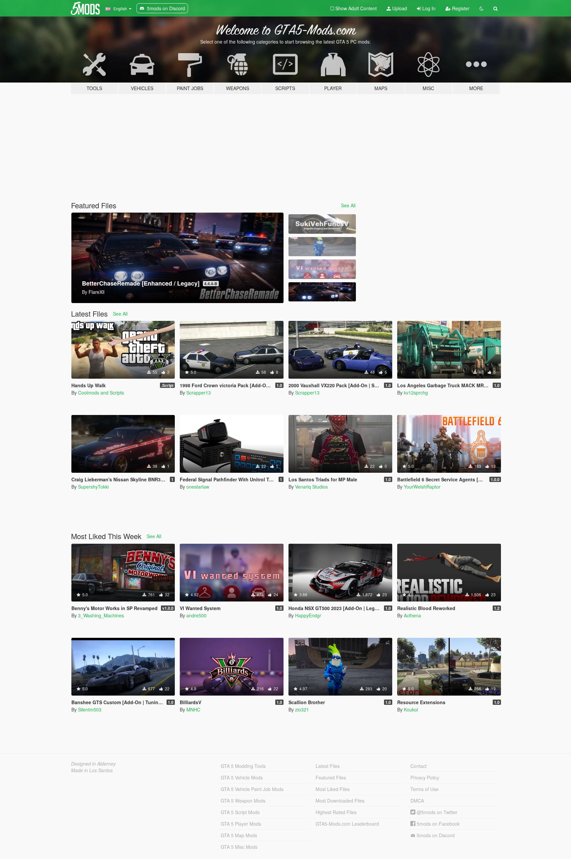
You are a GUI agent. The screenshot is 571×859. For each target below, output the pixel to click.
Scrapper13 (198, 392)
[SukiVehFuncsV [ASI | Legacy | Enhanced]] (322, 224)
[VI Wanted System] (322, 269)
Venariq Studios (311, 486)
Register (460, 8)
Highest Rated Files (336, 812)
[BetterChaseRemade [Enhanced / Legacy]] (322, 292)
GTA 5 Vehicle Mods (242, 777)
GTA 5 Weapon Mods (243, 800)
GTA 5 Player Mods (241, 823)
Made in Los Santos (92, 770)
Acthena (412, 615)
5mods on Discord (435, 835)
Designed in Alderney (93, 763)
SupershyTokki (93, 486)
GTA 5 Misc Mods (239, 846)
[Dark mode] (481, 8)
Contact (418, 766)
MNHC (193, 709)
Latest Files (328, 766)
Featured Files (331, 777)
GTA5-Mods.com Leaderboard (347, 823)
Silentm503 (89, 709)
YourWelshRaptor (422, 486)
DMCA (417, 800)
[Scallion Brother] (322, 247)
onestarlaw (197, 486)
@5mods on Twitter (436, 812)
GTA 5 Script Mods (240, 812)
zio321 (302, 709)
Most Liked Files (333, 789)
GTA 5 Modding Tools (243, 766)
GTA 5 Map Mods (239, 835)
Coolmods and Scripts (101, 392)
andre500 (196, 615)
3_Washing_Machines (101, 615)
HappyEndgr (308, 615)
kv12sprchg (416, 392)
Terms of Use (424, 789)
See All (348, 205)
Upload (399, 8)
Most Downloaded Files (340, 800)
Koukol (411, 709)
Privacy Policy (424, 777)
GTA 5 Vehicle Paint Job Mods (252, 789)
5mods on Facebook (437, 823)
